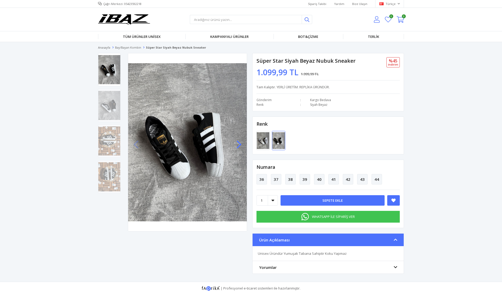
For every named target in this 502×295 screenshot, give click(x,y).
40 (319, 179)
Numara (265, 167)
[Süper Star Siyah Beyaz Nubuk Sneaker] (278, 140)
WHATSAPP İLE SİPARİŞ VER (333, 216)
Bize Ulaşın (359, 4)
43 (362, 179)
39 (305, 179)
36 (261, 179)
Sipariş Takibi (317, 4)
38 (290, 179)
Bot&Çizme (308, 36)
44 (376, 179)
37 (276, 179)
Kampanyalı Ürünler (229, 36)
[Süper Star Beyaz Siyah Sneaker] (263, 140)
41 (333, 179)
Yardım (339, 4)
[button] (239, 142)
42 (348, 179)
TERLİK (373, 36)
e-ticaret (250, 288)
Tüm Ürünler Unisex (142, 36)
